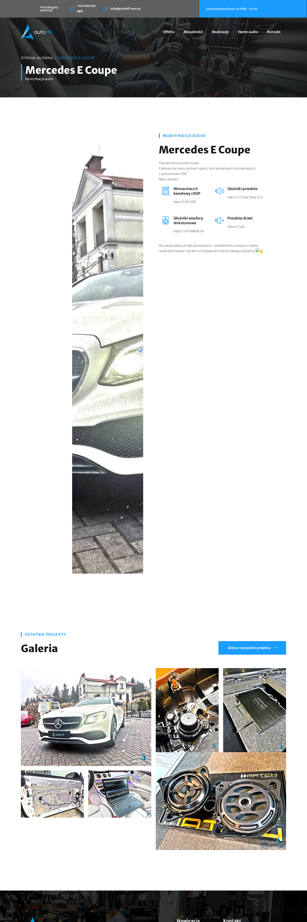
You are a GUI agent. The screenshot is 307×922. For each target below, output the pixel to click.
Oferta (168, 32)
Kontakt (274, 32)
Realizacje (220, 32)
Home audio (248, 32)
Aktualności (193, 32)
